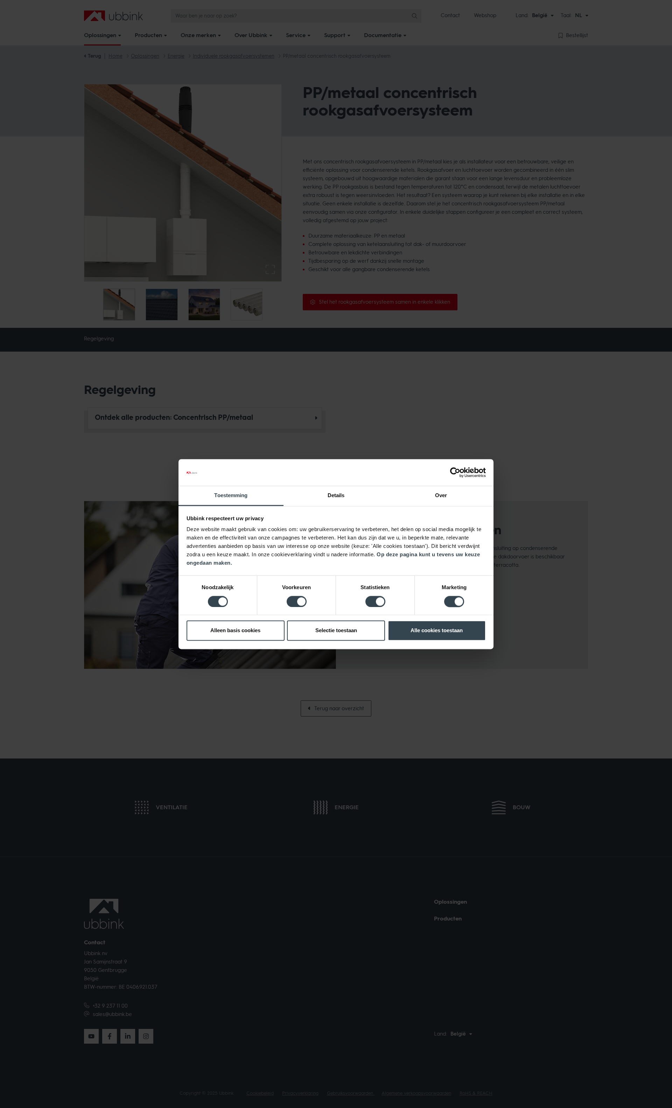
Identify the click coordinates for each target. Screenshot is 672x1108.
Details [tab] (336, 496)
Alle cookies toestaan (437, 631)
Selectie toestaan (336, 631)
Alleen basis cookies (235, 631)
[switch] (297, 601)
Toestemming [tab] (230, 496)
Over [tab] (441, 496)
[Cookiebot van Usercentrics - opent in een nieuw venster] (455, 472)
